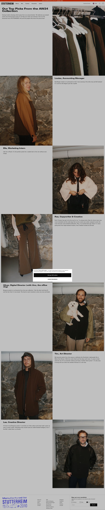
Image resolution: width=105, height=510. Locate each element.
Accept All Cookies (53, 275)
